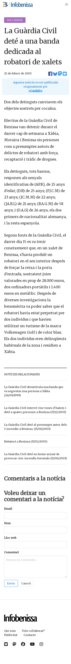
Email (8, 508)
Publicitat (10, 635)
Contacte (30, 635)
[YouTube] (32, 644)
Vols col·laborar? (33, 631)
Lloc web (10, 537)
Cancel (26, 583)
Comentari (11, 552)
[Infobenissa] (17, 4)
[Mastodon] (14, 644)
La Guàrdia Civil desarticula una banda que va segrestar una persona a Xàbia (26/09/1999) (33, 391)
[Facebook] (23, 644)
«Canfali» (36, 90)
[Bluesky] (6, 644)
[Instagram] (41, 644)
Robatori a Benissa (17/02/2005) (25, 441)
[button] (66, 4)
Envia (11, 583)
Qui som (10, 631)
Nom (7, 523)
